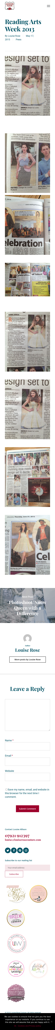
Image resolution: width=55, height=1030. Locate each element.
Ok (15, 1026)
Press (18, 39)
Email (9, 755)
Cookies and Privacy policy (29, 1026)
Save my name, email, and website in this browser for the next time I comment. (27, 793)
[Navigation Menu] (48, 5)
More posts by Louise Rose (28, 659)
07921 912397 (17, 835)
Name (9, 740)
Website (9, 770)
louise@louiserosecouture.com (23, 839)
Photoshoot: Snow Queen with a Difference (27, 605)
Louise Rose (14, 36)
